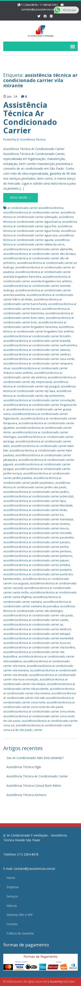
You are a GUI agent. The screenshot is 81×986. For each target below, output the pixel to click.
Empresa (12, 887)
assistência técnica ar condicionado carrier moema (36, 524)
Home (10, 878)
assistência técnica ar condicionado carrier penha (35, 547)
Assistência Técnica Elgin (23, 767)
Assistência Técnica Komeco (26, 795)
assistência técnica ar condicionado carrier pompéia (37, 570)
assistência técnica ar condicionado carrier (31, 212)
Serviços (12, 896)
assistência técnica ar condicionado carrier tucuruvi (36, 643)
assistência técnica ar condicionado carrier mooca (36, 528)
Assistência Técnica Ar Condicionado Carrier (30, 118)
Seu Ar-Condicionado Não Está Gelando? (35, 758)
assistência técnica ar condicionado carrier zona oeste (39, 711)
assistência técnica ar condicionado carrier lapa (34, 501)
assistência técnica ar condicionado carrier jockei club (38, 496)
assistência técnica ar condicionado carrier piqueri (36, 560)
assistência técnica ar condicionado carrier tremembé (38, 638)
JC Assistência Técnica (31, 139)
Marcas (11, 906)
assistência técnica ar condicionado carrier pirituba (36, 565)
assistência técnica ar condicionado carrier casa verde (39, 359)
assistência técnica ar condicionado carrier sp (33, 624)
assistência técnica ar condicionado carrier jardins (36, 492)
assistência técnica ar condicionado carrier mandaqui (38, 519)
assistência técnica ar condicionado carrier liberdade (38, 505)
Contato (12, 924)
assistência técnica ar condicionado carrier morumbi (37, 533)
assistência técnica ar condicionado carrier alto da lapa (39, 254)
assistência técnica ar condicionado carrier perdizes (37, 551)
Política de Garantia (20, 933)
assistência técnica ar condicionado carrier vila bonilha (39, 647)
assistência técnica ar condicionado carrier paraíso (36, 542)
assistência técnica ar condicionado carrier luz (33, 515)
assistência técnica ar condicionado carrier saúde (35, 620)
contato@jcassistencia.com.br (40, 9)
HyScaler (69, 981)
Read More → (20, 197)
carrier (38, 730)
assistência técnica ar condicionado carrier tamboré (37, 629)
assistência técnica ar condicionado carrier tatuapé (36, 634)
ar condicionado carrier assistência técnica (35, 208)
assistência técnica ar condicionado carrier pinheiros (37, 556)
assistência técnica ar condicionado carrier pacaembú (38, 537)
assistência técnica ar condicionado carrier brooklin (37, 336)
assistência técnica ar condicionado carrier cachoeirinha (40, 345)
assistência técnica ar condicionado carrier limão (35, 510)
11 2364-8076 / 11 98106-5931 (39, 5)
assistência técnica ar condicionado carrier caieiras (36, 350)
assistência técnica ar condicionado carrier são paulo (38, 615)
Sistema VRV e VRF (19, 915)
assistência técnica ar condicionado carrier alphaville (38, 249)
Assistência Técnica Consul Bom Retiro (33, 785)
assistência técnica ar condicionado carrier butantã (36, 341)
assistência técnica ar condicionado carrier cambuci (37, 354)
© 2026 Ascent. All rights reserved (25, 981)
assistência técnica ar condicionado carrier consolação (39, 400)
